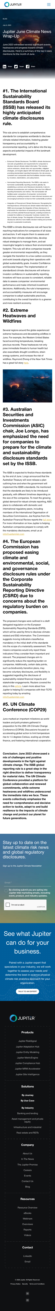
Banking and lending (27, 1114)
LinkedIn (27, 1256)
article (18, 686)
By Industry (28, 1108)
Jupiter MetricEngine (27, 1058)
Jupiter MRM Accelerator (27, 1069)
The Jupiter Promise (27, 1165)
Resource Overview (27, 1208)
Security (25, 1284)
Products (27, 1032)
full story (47, 520)
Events (27, 1176)
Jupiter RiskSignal (27, 1041)
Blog (27, 1187)
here (26, 363)
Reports (27, 1230)
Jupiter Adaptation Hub (27, 1047)
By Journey (27, 1095)
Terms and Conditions (37, 1284)
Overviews (27, 1224)
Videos (27, 1235)
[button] (48, 4)
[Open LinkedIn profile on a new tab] (27, 1293)
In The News (27, 1159)
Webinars (27, 1219)
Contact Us (27, 1181)
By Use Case (27, 1101)
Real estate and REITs (27, 1133)
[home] (12, 4)
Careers (28, 1170)
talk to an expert (27, 991)
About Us (27, 1154)
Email (27, 1262)
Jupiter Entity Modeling (27, 1052)
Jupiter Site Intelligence (27, 1075)
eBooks (27, 1213)
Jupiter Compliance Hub (27, 1063)
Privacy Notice (15, 1284)
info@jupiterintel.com (13, 534)
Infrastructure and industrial (27, 1127)
